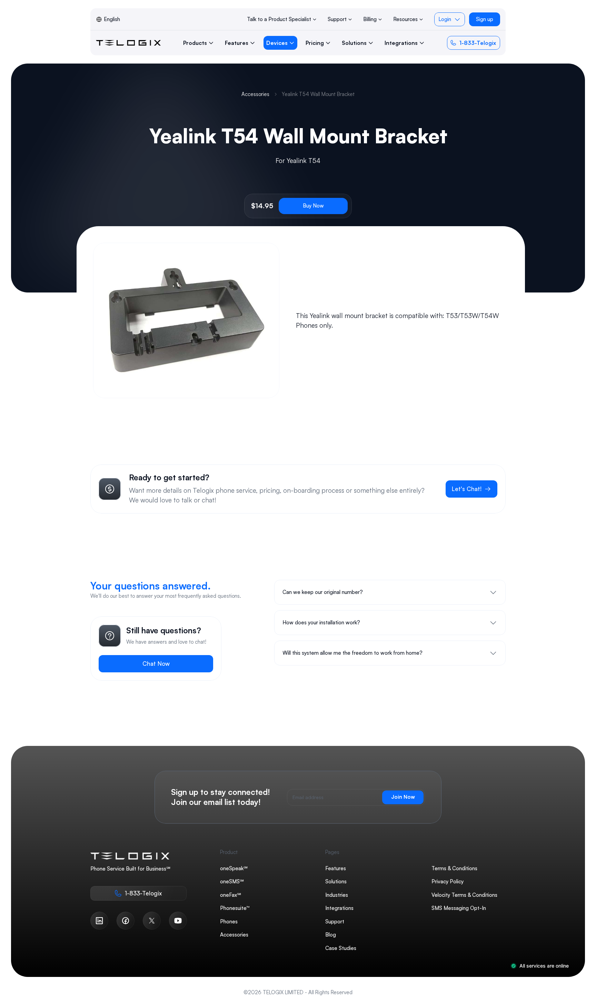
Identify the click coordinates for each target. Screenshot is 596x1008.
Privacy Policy (447, 881)
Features (335, 868)
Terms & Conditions (454, 868)
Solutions (336, 881)
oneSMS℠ (232, 881)
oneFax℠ (230, 894)
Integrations (339, 908)
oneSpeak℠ (234, 868)
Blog (330, 934)
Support (334, 921)
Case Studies (340, 947)
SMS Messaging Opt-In (458, 908)
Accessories (255, 94)
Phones (229, 921)
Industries (336, 894)
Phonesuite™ (235, 908)
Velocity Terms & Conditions (464, 894)
